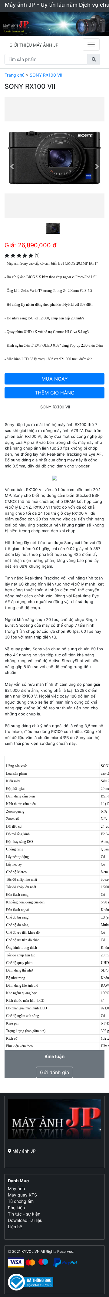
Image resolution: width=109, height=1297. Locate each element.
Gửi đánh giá (54, 1072)
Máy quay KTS (22, 1194)
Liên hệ (15, 1226)
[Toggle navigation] (91, 44)
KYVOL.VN (30, 1251)
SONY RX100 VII (46, 75)
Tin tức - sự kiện (24, 1213)
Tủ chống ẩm (21, 1201)
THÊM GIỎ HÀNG (54, 393)
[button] (12, 166)
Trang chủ (15, 75)
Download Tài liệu (25, 1220)
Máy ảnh (16, 1188)
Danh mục (18, 1180)
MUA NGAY (54, 379)
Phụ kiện (16, 1207)
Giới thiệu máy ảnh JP (33, 45)
